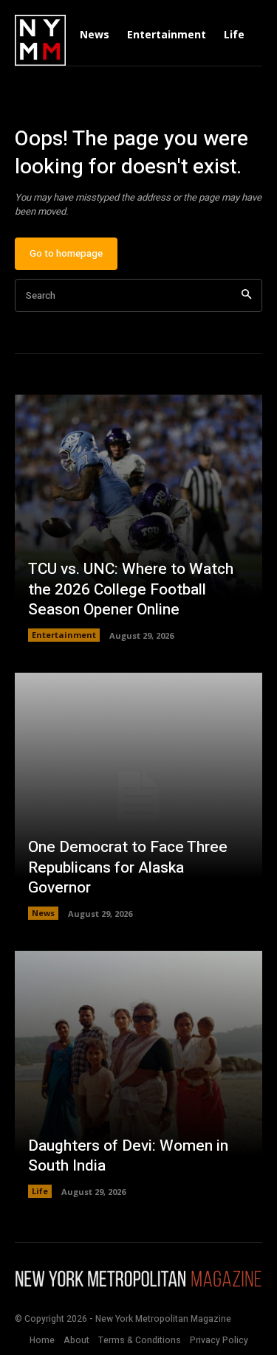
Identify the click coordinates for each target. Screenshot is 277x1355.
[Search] (246, 295)
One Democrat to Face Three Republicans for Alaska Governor (128, 867)
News (43, 912)
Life (40, 1190)
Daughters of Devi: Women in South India (128, 1155)
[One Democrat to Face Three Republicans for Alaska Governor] (138, 796)
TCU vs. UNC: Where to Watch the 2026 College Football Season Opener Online (130, 589)
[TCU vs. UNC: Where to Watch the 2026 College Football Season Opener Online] (138, 518)
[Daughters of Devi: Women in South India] (138, 1074)
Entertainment (64, 634)
